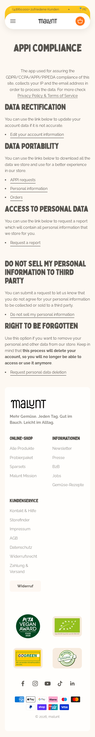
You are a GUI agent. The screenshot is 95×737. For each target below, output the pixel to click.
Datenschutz (21, 547)
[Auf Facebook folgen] (22, 683)
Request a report (25, 242)
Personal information (29, 188)
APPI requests (23, 180)
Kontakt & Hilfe (23, 510)
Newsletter (62, 448)
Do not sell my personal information (42, 314)
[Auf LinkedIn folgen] (72, 683)
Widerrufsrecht (23, 556)
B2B (56, 466)
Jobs (56, 476)
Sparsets (18, 466)
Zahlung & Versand (19, 568)
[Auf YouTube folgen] (47, 683)
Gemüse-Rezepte (68, 485)
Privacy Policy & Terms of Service (48, 95)
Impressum (20, 529)
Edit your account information (37, 134)
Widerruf (25, 586)
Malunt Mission (23, 476)
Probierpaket (21, 457)
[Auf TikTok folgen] (60, 683)
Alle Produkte (22, 448)
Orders (16, 197)
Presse (58, 457)
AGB (14, 538)
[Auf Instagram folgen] (35, 683)
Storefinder (20, 520)
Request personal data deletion (38, 372)
